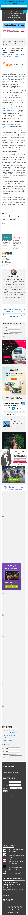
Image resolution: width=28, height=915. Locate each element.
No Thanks (20, 464)
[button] (19, 452)
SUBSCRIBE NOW (19, 462)
